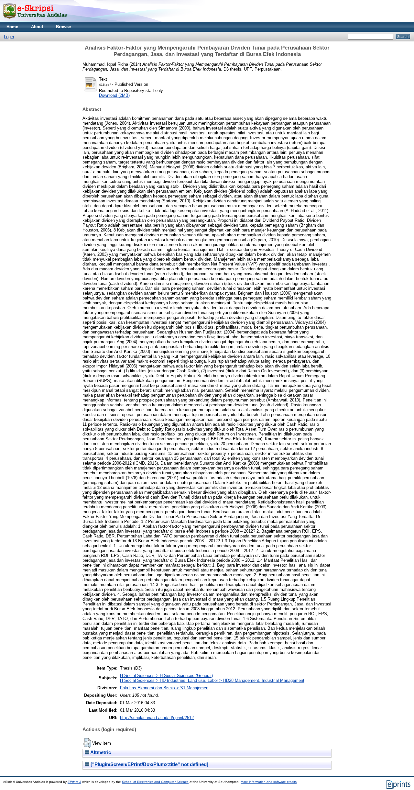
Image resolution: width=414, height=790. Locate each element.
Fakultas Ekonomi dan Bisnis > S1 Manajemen (164, 687)
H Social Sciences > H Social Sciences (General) (166, 675)
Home (12, 26)
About (37, 26)
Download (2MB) (114, 95)
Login (9, 36)
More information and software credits (269, 782)
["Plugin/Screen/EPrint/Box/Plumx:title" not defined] (148, 764)
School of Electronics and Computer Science (155, 782)
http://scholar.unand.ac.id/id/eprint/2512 (157, 717)
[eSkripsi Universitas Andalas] (35, 20)
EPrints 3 (74, 782)
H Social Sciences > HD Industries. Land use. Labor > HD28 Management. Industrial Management (212, 680)
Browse (63, 26)
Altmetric (100, 752)
